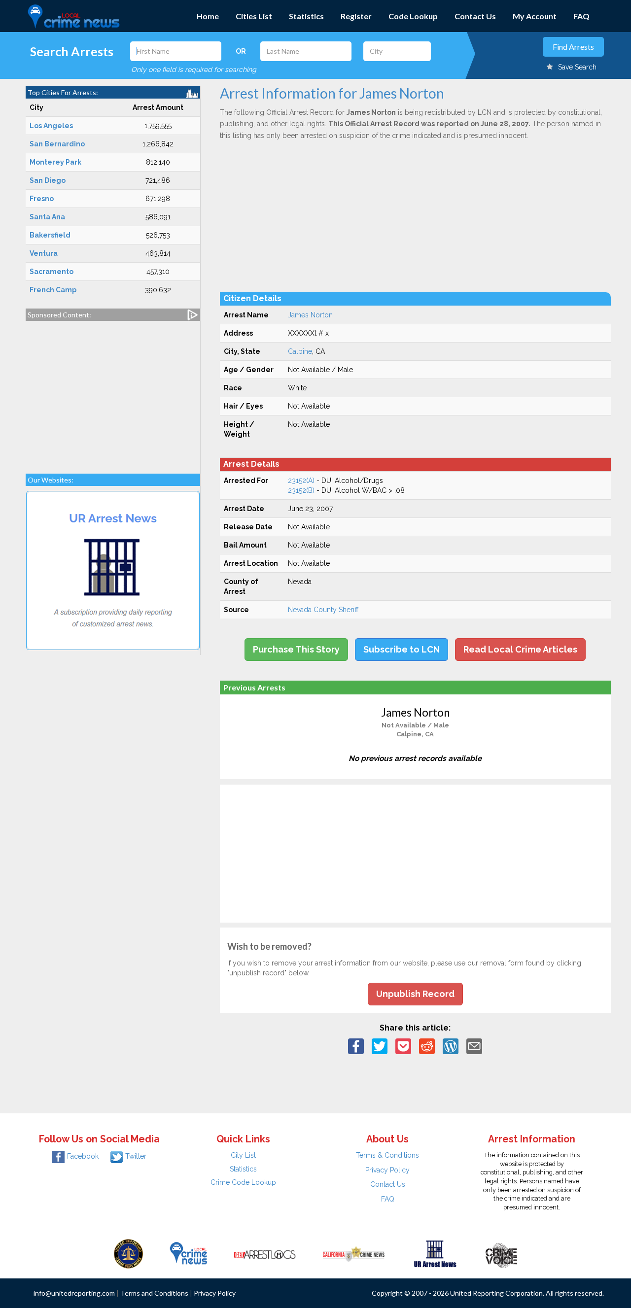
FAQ (581, 16)
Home (208, 16)
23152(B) (301, 490)
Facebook (83, 1156)
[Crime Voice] (501, 1253)
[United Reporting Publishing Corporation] (128, 1253)
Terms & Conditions (387, 1155)
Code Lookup (413, 16)
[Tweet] (379, 1046)
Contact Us (475, 16)
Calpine (300, 351)
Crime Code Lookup (243, 1182)
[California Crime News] (353, 1253)
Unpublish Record (415, 994)
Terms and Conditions (154, 1293)
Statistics (306, 16)
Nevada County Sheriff (323, 610)
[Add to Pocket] (403, 1046)
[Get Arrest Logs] (265, 1253)
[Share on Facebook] (356, 1046)
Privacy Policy (387, 1170)
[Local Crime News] (188, 1253)
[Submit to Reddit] (427, 1046)
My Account (535, 16)
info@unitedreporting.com (74, 1293)
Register (356, 16)
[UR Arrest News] (435, 1253)
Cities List (254, 16)
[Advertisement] (113, 392)
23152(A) (301, 480)
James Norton (310, 315)
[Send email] (474, 1046)
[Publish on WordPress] (450, 1046)
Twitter (135, 1156)
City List (243, 1155)
